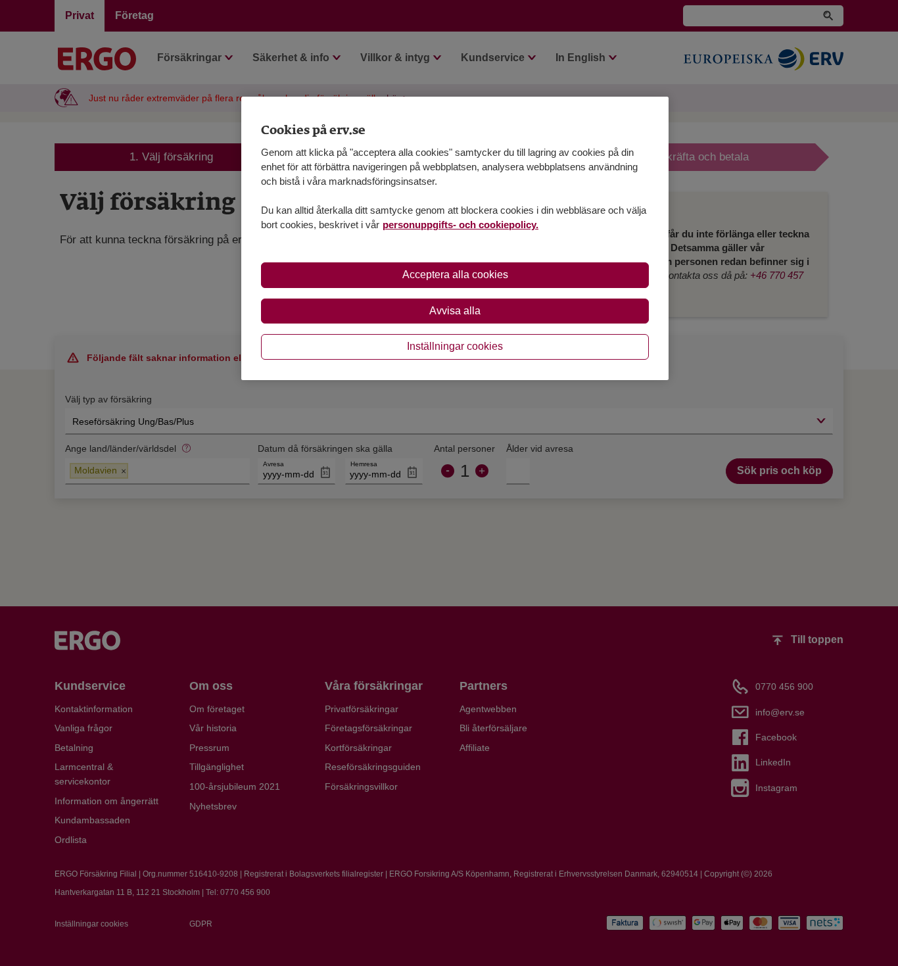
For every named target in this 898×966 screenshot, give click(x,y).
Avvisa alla (455, 310)
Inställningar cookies (455, 346)
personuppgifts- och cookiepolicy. (460, 225)
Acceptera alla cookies (455, 274)
